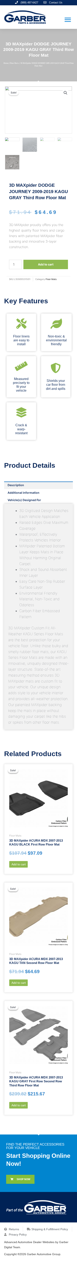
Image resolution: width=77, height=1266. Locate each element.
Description (16, 485)
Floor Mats (14, 63)
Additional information (23, 492)
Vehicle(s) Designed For (24, 500)
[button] (67, 19)
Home (5, 63)
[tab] (38, 485)
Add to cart (45, 264)
